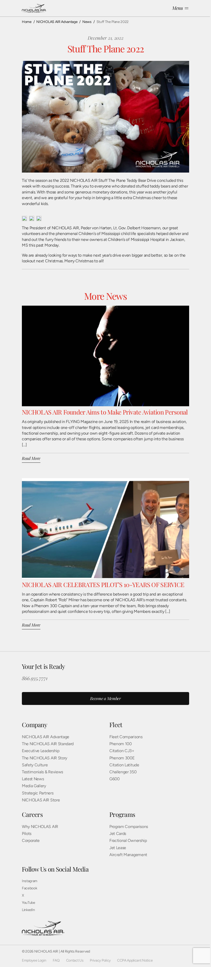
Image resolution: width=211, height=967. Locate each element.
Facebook (29, 888)
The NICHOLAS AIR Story (44, 757)
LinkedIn (28, 910)
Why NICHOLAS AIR (40, 826)
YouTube (28, 902)
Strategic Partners (37, 793)
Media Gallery (34, 785)
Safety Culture (35, 764)
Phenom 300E (121, 757)
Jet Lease (117, 847)
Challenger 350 (123, 771)
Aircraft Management (128, 854)
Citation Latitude (124, 764)
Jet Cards (117, 833)
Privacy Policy (100, 960)
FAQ (56, 960)
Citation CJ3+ (121, 750)
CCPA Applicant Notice (135, 960)
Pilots (26, 833)
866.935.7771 (34, 678)
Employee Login (34, 960)
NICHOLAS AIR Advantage (45, 736)
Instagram (29, 881)
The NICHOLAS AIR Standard (48, 743)
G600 (114, 778)
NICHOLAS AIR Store (41, 800)
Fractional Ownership (128, 840)
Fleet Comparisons (126, 736)
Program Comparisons (128, 826)
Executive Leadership (40, 750)
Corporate (31, 840)
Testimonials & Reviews (42, 771)
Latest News (33, 778)
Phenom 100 (120, 743)
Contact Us (75, 960)
